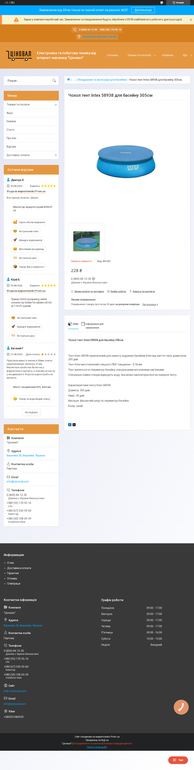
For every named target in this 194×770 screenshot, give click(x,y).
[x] (74, 425)
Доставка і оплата (18, 155)
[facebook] (69, 425)
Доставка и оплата (19, 568)
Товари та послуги (139, 55)
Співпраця (13, 583)
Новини (11, 121)
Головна (112, 55)
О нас (10, 562)
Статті (10, 129)
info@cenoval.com (18, 481)
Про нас (11, 138)
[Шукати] (54, 80)
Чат (180, 760)
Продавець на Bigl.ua (97, 740)
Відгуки (11, 146)
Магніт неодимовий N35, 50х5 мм (32, 387)
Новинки (167, 55)
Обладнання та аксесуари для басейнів (102, 79)
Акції (10, 112)
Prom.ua (115, 736)
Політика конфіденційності (117, 743)
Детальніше (143, 10)
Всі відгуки (31, 412)
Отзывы (12, 578)
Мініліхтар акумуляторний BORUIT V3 (32, 209)
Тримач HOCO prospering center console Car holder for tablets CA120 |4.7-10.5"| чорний (31, 302)
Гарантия (13, 573)
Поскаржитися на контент (88, 743)
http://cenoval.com (15, 691)
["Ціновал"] (19, 55)
